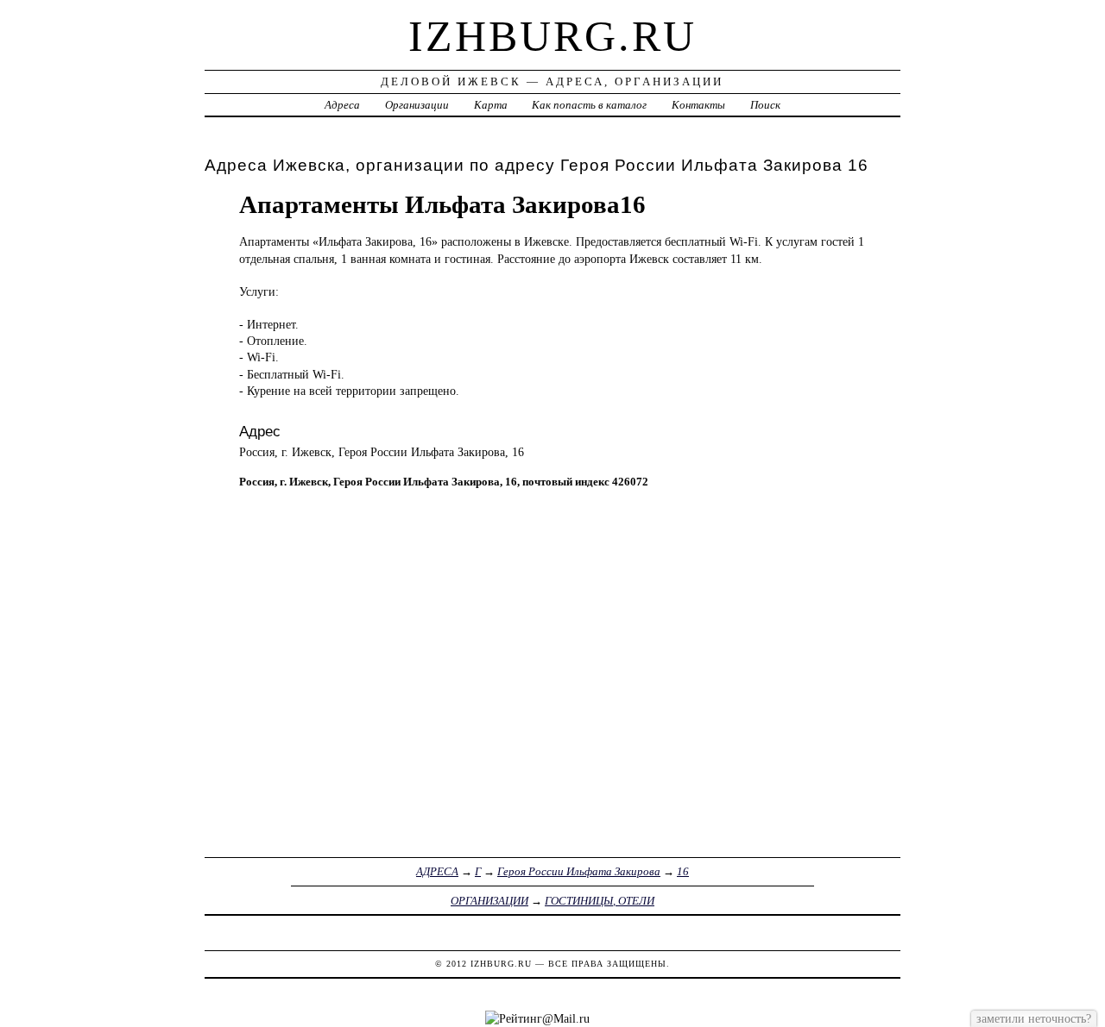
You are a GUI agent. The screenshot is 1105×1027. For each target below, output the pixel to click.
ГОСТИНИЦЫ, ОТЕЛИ (599, 900)
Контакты (698, 104)
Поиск (765, 104)
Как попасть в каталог (589, 104)
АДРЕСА (437, 871)
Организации (417, 104)
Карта (491, 104)
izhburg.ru (552, 36)
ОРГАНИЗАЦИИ (489, 900)
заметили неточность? (1033, 1018)
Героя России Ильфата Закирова (578, 871)
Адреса (342, 104)
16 (683, 871)
